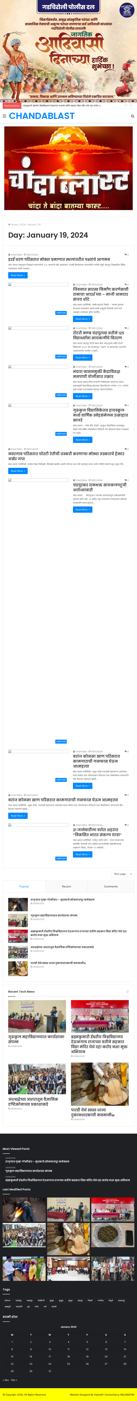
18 (68, 1356)
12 (87, 1349)
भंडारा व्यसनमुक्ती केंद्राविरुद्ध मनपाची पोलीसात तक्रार (96, 374)
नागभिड (100, 1300)
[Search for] (132, 117)
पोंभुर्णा (110, 1300)
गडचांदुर (19, 1300)
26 (87, 1363)
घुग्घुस (61, 1300)
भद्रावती (19, 1306)
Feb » (14, 1380)
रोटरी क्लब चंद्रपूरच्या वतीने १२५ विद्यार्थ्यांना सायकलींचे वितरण (98, 336)
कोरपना (8, 1300)
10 (50, 1349)
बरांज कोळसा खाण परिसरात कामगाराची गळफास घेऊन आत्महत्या (96, 761)
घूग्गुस (70, 1300)
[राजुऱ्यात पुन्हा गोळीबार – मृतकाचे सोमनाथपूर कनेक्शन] (18, 904)
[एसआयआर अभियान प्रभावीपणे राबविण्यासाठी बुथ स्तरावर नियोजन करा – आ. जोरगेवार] (68, 1269)
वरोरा (37, 1306)
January (31, 224)
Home (14, 224)
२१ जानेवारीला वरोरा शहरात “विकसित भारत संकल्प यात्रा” (97, 832)
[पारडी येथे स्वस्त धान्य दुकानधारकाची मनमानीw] (18, 968)
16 (31, 1356)
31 (50, 1371)
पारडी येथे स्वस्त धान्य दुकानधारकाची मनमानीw (58, 963)
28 (124, 1363)
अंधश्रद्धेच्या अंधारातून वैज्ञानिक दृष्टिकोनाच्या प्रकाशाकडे (62, 947)
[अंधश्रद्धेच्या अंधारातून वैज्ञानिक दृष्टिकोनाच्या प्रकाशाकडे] (18, 952)
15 (12, 1356)
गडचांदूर (30, 1300)
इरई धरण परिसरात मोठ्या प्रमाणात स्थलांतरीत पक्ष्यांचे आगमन (59, 259)
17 (50, 1356)
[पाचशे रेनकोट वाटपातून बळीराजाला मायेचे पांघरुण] (24, 1269)
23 (30, 1363)
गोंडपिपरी (41, 1300)
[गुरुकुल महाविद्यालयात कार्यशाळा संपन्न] (18, 920)
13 (106, 1349)
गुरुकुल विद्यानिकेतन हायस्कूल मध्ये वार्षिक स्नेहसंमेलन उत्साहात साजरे (100, 415)
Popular (24, 886)
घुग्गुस (52, 1300)
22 (12, 1363)
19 (87, 1356)
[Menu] (4, 117)
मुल (28, 1306)
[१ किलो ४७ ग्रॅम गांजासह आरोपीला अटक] (112, 1235)
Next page (120, 873)
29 (12, 1371)
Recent (66, 886)
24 (49, 1363)
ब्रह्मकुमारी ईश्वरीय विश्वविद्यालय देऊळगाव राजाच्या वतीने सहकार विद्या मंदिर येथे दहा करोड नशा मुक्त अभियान (68, 105)
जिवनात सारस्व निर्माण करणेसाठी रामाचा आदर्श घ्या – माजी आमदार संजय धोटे (100, 294)
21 (125, 1356)
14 (125, 1349)
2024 (22, 224)
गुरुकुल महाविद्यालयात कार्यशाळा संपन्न (54, 915)
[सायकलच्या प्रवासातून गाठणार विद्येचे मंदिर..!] (112, 1269)
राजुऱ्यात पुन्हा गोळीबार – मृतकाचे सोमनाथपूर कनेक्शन (63, 899)
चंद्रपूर (80, 1300)
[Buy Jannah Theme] (68, 168)
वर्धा (45, 1306)
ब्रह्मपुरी (8, 1306)
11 (68, 1349)
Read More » (18, 275)
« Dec (6, 1380)
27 (106, 1363)
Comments (111, 886)
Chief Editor (16, 254)
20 (106, 1356)
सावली (54, 1306)
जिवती (90, 1300)
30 (30, 1371)
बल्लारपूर (121, 1300)
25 (68, 1363)
